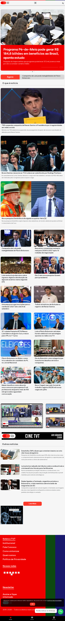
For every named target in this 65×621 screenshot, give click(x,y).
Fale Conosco (10, 547)
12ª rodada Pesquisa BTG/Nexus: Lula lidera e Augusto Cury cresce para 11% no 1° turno (15, 334)
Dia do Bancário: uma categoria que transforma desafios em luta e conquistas (49, 361)
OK (32, 604)
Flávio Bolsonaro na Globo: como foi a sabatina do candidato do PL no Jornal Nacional (15, 361)
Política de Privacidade (14, 559)
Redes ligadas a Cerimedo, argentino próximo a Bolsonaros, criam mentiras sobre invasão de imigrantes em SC (39, 484)
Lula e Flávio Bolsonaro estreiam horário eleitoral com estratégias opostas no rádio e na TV (48, 334)
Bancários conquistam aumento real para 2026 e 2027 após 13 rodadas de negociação (47, 251)
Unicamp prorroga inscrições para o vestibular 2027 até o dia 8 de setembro (16, 307)
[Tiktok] (19, 573)
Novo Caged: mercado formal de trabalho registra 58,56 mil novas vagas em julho (48, 387)
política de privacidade (54, 600)
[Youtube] (5, 573)
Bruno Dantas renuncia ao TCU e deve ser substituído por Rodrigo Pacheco (31, 173)
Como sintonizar (11, 551)
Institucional (9, 543)
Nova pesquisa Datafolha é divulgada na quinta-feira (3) (24, 218)
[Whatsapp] (7, 573)
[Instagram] (10, 573)
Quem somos (9, 555)
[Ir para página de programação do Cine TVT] (32, 439)
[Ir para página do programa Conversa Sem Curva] (12, 524)
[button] (35, 2)
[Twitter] (13, 573)
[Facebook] (16, 573)
